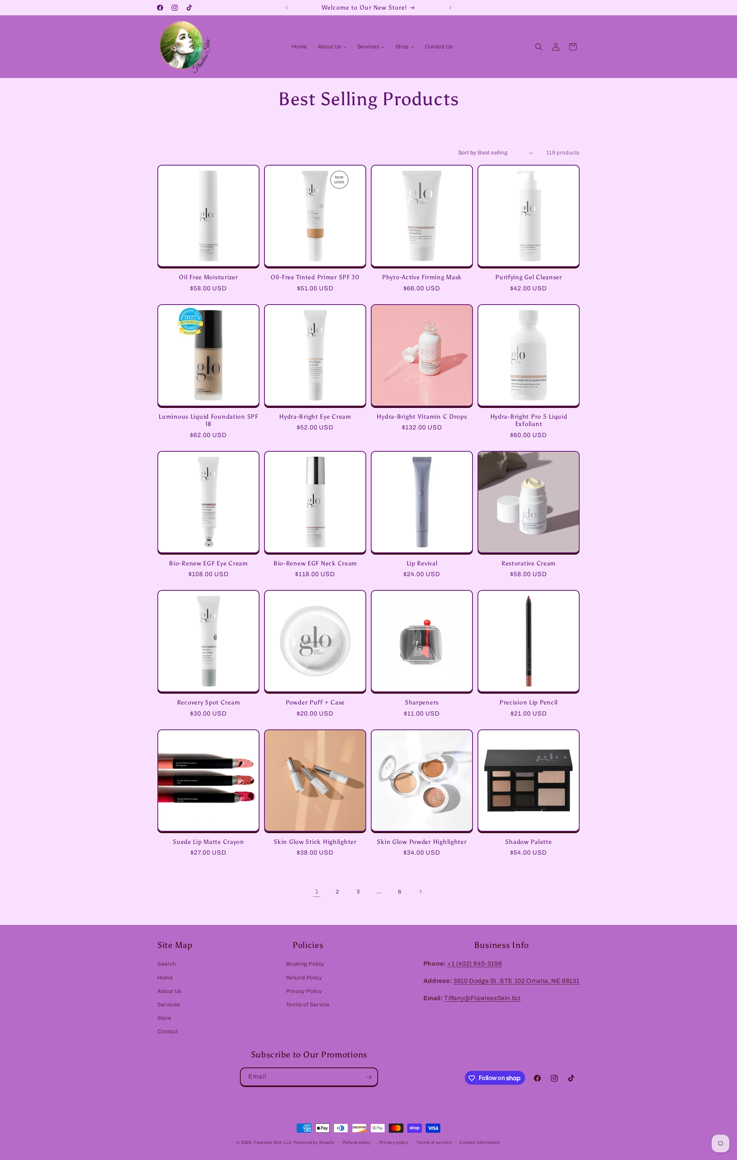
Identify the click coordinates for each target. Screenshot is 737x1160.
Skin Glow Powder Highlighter (421, 841)
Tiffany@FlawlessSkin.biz (482, 997)
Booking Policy (305, 964)
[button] (538, 46)
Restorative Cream (528, 563)
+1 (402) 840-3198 (474, 963)
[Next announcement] (450, 7)
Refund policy (357, 1142)
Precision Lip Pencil (528, 702)
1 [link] (317, 891)
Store (164, 1018)
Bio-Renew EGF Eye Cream (208, 563)
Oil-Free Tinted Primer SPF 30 (315, 277)
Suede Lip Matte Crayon (208, 841)
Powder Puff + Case (315, 702)
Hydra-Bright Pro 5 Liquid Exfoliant (528, 420)
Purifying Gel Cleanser (528, 277)
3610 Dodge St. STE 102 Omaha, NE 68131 (516, 980)
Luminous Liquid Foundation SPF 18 (208, 420)
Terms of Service (308, 1004)
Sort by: (468, 153)
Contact (167, 1031)
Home (165, 977)
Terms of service (433, 1142)
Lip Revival (422, 563)
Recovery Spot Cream (208, 702)
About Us (169, 991)
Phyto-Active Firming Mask (422, 277)
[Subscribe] (368, 1077)
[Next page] (420, 891)
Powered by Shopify (314, 1142)
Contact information (479, 1142)
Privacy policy (394, 1142)
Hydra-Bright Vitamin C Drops (422, 416)
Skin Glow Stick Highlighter (315, 841)
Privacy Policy (304, 991)
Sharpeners (422, 702)
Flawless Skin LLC (273, 1142)
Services (168, 1004)
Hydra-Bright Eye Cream (315, 416)
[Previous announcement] (286, 7)
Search (166, 964)
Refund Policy (304, 977)
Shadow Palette (528, 841)
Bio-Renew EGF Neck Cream (315, 563)
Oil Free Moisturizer (208, 277)
